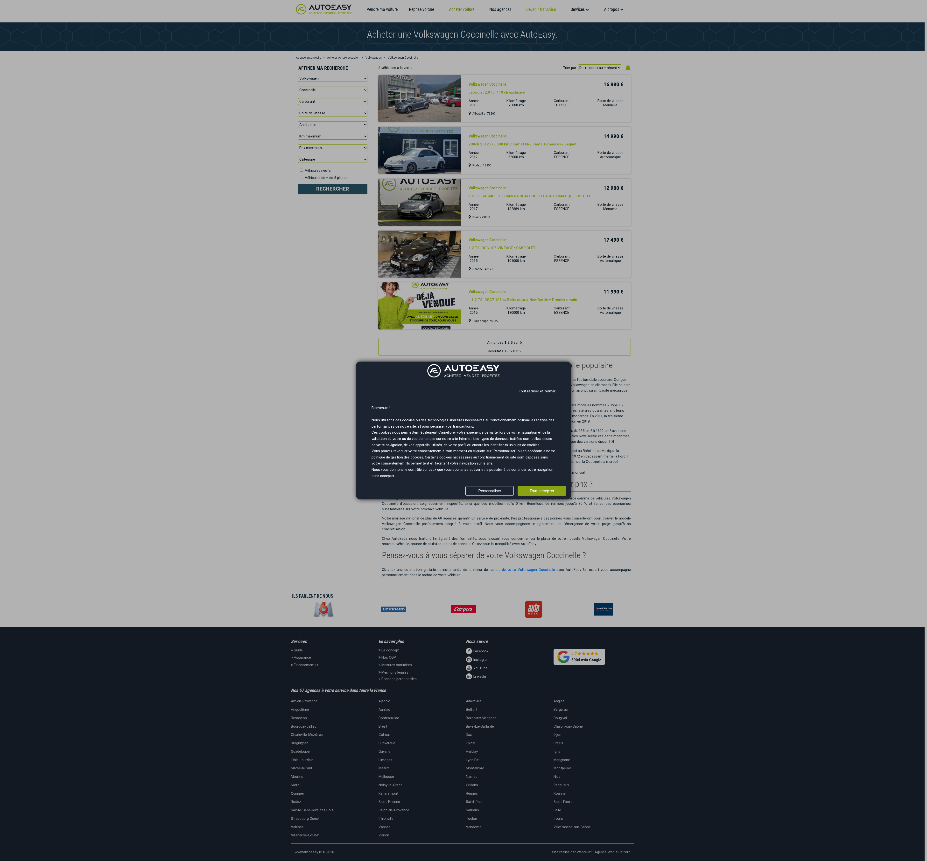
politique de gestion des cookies (397, 457)
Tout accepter (541, 491)
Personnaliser (489, 491)
